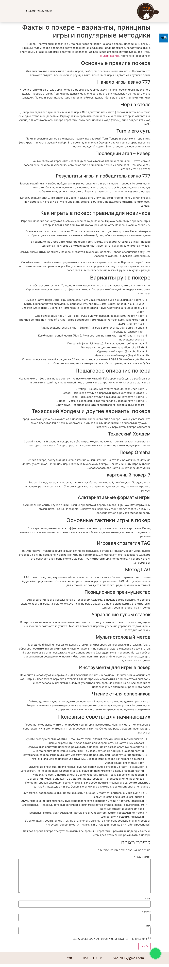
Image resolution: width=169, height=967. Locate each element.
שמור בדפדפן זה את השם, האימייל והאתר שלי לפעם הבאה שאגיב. (110, 938)
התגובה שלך (142, 856)
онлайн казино (109, 55)
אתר (148, 925)
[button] (89, 11)
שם (148, 899)
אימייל (146, 912)
